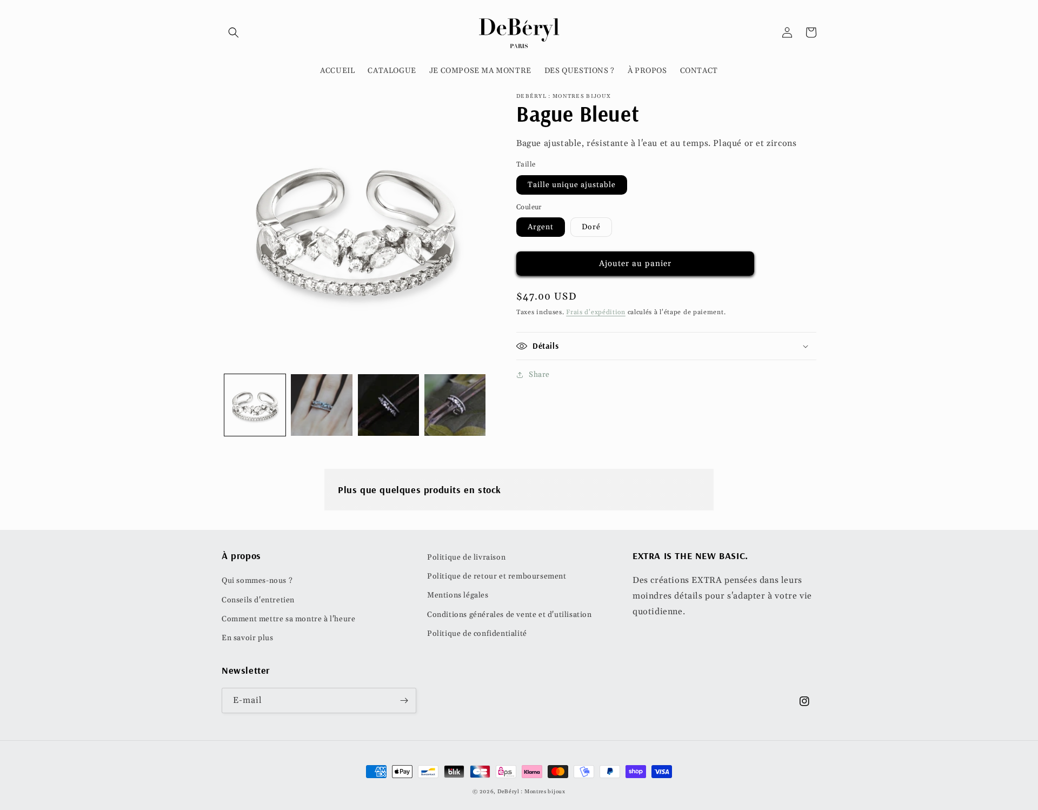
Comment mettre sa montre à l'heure (288, 619)
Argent (541, 227)
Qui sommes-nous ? (257, 581)
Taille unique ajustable (572, 185)
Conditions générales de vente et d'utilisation (509, 615)
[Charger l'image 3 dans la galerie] (388, 404)
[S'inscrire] (404, 700)
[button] (233, 32)
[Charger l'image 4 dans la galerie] (454, 404)
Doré (591, 227)
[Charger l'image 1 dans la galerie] (254, 404)
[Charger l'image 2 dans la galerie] (321, 404)
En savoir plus (247, 638)
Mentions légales (458, 595)
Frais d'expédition (596, 312)
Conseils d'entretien (258, 600)
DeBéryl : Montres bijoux (531, 791)
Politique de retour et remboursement (497, 576)
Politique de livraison (466, 557)
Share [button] (539, 375)
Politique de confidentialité (477, 634)
